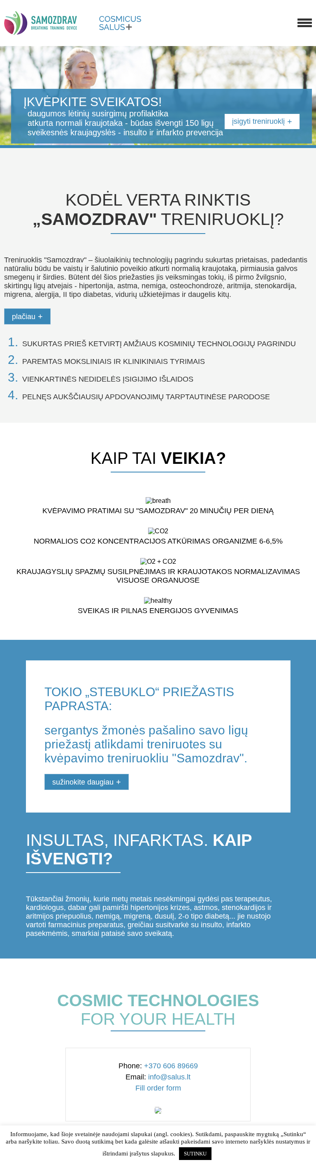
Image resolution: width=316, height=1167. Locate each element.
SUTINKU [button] (195, 1154)
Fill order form (158, 1088)
